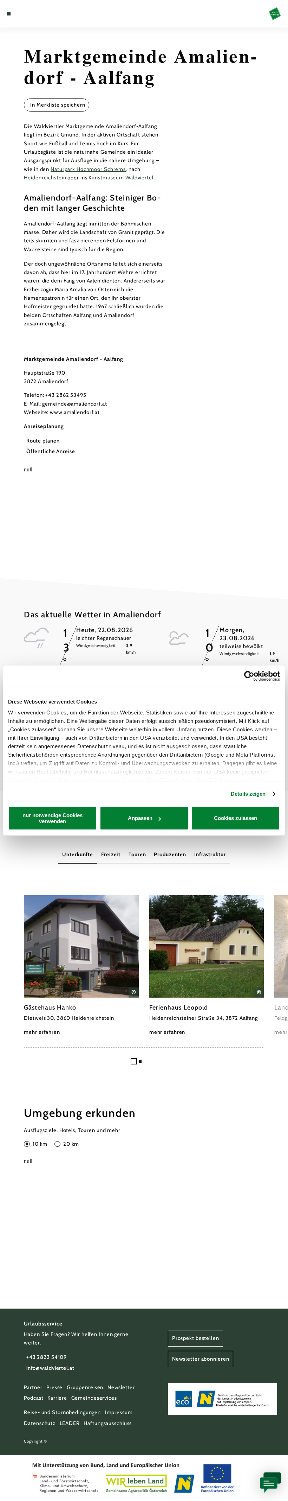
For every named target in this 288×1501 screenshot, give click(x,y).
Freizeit (110, 854)
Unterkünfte (77, 854)
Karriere (57, 1398)
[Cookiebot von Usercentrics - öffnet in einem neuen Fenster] (249, 676)
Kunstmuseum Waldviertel (121, 177)
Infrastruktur (210, 854)
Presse (54, 1387)
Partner (33, 1387)
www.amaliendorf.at (75, 412)
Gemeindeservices (94, 1398)
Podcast (33, 1398)
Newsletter (121, 1387)
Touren (137, 854)
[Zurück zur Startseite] (275, 13)
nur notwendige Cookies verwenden (52, 818)
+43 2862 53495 (65, 395)
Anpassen (140, 818)
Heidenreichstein (45, 177)
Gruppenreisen (85, 1387)
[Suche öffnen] (35, 13)
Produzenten (170, 854)
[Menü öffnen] (9, 13)
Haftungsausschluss (108, 1423)
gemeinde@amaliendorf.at (74, 404)
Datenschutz (39, 1423)
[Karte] (22, 13)
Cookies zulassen (235, 818)
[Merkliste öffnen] (29, 13)
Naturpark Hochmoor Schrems (88, 169)
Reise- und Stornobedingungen (62, 1412)
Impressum (119, 1412)
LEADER (70, 1423)
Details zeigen (248, 794)
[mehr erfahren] (81, 966)
